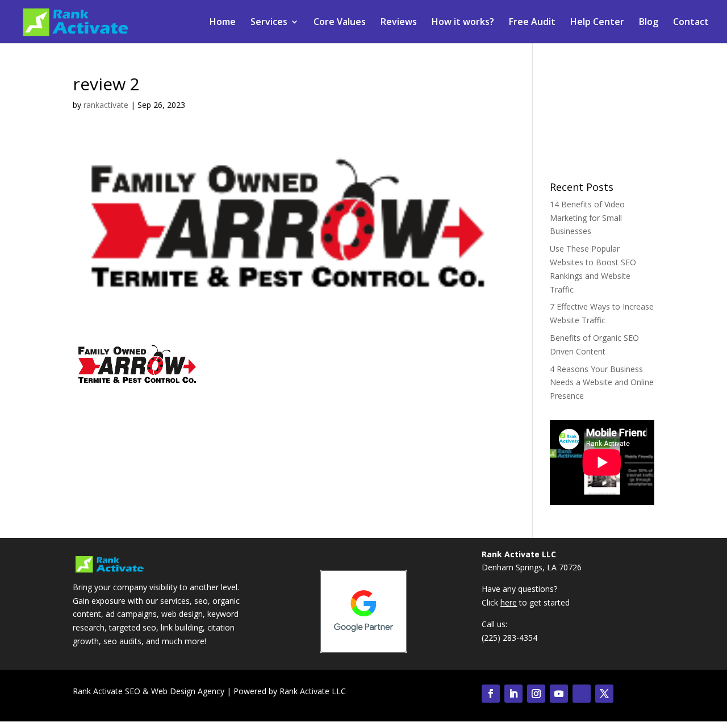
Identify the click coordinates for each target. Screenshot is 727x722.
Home (223, 23)
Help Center (597, 23)
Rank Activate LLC (312, 691)
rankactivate (105, 104)
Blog (648, 23)
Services (268, 23)
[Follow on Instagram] (536, 694)
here (508, 602)
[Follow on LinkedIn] (513, 694)
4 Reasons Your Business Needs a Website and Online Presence (602, 383)
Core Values (340, 23)
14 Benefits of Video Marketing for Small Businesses (587, 218)
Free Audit (532, 23)
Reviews (399, 23)
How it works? (463, 23)
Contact (691, 23)
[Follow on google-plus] (582, 694)
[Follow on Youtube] (559, 694)
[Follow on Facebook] (491, 694)
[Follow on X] (604, 694)
